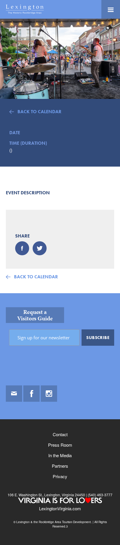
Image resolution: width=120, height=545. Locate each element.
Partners (60, 466)
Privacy (60, 476)
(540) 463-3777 (99, 494)
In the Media (60, 455)
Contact (60, 434)
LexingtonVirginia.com (60, 508)
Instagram (49, 393)
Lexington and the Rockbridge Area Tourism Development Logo (25, 9)
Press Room (60, 445)
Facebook (31, 393)
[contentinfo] (60, 419)
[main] (60, 156)
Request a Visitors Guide (35, 315)
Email (14, 393)
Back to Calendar (39, 112)
